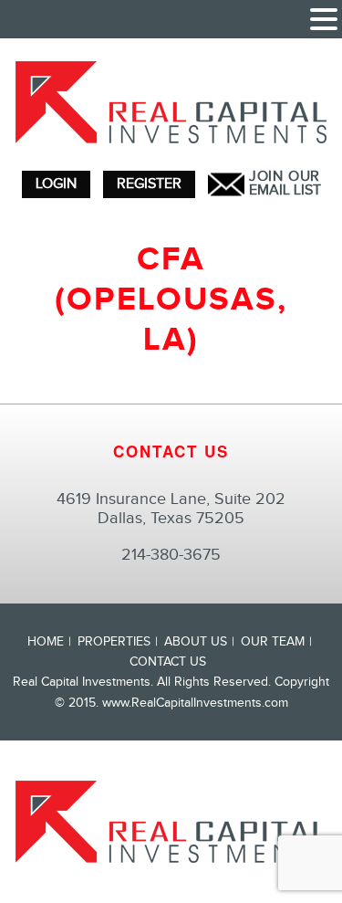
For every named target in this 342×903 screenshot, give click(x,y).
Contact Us (168, 662)
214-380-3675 (171, 554)
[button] (323, 21)
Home (45, 642)
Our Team (273, 642)
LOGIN (56, 184)
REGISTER (149, 184)
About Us (195, 642)
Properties (114, 642)
